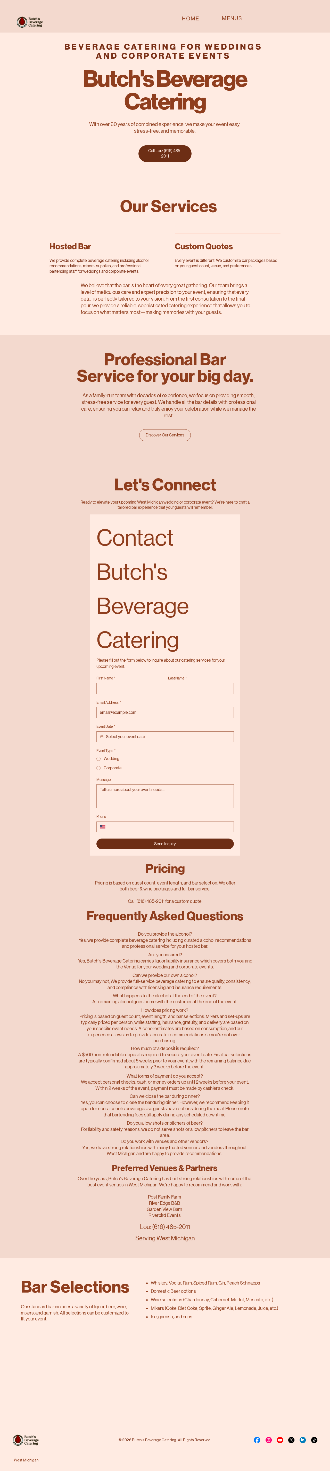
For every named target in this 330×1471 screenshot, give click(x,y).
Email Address (108, 702)
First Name (105, 678)
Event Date (105, 726)
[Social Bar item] (257, 1440)
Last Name (177, 678)
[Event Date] (102, 737)
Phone (101, 817)
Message (103, 780)
